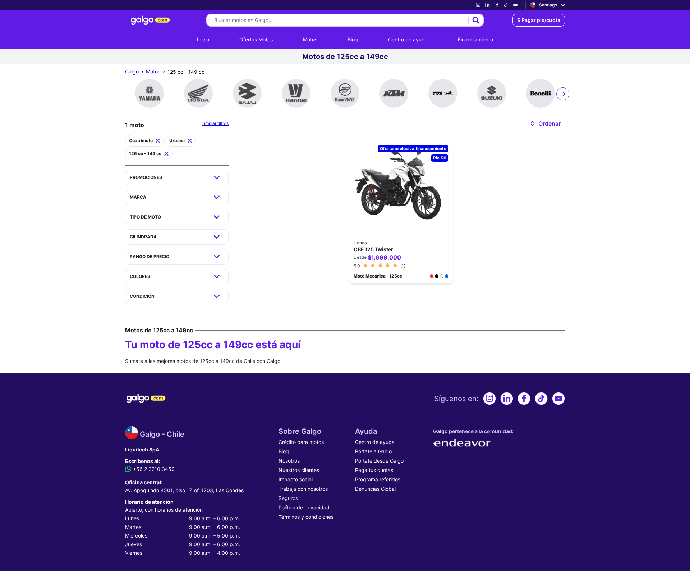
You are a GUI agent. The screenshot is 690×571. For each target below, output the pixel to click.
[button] (545, 123)
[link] (478, 5)
